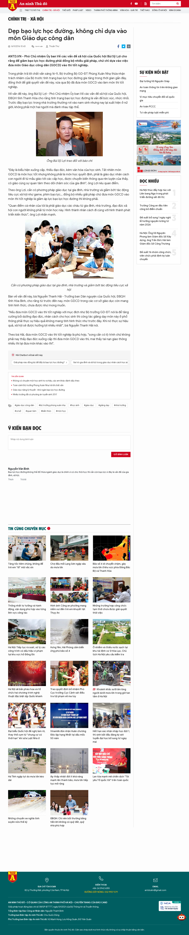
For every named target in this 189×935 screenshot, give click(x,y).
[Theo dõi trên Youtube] (136, 3)
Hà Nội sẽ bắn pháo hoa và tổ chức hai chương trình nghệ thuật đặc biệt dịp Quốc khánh (25, 693)
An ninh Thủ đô (33, 3)
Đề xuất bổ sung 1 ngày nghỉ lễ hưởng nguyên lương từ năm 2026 (155, 221)
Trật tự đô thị (32, 10)
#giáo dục (89, 405)
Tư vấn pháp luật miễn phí (154, 112)
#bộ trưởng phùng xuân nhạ (52, 405)
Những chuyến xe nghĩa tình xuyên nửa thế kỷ (23, 820)
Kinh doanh (175, 10)
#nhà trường (120, 405)
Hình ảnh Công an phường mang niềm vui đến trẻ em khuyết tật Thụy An (68, 609)
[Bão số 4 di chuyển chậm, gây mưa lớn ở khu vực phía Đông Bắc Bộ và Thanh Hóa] (112, 548)
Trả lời (23, 479)
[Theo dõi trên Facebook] (132, 3)
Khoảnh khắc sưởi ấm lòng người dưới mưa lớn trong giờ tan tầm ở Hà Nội (111, 693)
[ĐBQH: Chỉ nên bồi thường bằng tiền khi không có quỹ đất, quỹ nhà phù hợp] (69, 802)
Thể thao (145, 10)
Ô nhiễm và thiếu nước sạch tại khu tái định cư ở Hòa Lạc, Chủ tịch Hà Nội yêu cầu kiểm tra (110, 651)
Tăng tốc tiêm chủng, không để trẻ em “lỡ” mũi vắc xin (25, 565)
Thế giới (66, 10)
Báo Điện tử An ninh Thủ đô (12, 5)
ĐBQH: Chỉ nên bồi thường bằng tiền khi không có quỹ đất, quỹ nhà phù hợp (68, 822)
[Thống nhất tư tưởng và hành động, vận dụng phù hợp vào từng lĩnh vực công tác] (27, 589)
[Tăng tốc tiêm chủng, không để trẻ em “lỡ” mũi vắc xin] (27, 548)
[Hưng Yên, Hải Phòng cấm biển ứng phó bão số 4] (69, 631)
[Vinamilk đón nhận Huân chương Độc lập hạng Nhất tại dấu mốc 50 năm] (69, 715)
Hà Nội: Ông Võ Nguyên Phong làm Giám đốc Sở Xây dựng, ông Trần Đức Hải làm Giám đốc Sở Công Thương (155, 238)
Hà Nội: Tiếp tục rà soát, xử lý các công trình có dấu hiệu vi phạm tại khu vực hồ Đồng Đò (26, 651)
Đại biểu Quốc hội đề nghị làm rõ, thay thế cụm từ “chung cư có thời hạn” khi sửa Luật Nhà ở (26, 735)
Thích (11, 479)
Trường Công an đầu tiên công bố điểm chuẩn (154, 207)
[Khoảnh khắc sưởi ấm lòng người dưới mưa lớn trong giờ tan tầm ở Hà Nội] (112, 673)
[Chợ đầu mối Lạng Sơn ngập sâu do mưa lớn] (69, 548)
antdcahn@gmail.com (155, 890)
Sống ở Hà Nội (159, 10)
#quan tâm (31, 411)
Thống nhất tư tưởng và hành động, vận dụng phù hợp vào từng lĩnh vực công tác (27, 609)
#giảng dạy (103, 405)
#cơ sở (18, 411)
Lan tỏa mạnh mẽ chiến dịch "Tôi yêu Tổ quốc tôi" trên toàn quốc (111, 778)
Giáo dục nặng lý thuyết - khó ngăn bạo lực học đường (39, 390)
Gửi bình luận (121, 454)
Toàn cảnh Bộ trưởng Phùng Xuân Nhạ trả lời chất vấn (38, 385)
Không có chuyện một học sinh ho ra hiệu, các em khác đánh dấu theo (46, 381)
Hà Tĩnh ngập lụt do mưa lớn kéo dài (26, 778)
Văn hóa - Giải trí (129, 10)
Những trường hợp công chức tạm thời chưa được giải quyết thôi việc (110, 609)
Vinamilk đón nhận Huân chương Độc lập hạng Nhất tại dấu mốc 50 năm (68, 735)
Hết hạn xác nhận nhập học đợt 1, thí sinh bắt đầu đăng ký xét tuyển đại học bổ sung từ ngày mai (111, 736)
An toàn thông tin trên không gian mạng (159, 89)
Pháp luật (78, 10)
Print (129, 46)
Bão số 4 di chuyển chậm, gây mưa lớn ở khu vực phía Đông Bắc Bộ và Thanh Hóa (111, 567)
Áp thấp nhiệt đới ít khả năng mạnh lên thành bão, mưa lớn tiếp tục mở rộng (69, 780)
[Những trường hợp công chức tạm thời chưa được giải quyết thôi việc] (112, 589)
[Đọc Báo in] (147, 3)
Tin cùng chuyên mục (27, 528)
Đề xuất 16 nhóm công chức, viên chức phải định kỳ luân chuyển (155, 256)
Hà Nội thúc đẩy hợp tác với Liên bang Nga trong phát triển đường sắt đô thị (155, 194)
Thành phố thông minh (106, 10)
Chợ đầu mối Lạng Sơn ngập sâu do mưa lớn (68, 565)
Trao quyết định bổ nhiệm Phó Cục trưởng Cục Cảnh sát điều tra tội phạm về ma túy (67, 693)
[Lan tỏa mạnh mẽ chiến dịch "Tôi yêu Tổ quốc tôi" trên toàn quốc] (112, 760)
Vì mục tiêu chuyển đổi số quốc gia (157, 99)
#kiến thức (46, 411)
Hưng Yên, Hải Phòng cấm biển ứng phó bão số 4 (67, 649)
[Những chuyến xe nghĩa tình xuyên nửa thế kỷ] (27, 802)
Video (88, 10)
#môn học (61, 411)
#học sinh (74, 405)
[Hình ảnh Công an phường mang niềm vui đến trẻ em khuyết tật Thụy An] (69, 589)
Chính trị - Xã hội (51, 10)
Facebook (118, 46)
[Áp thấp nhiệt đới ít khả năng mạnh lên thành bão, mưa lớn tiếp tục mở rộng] (69, 760)
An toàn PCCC (148, 106)
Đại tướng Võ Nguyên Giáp (155, 81)
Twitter (123, 46)
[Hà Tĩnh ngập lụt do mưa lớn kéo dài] (27, 760)
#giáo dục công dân (24, 405)
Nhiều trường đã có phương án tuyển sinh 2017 (35, 394)
